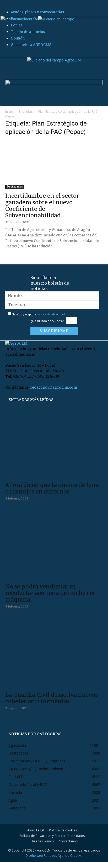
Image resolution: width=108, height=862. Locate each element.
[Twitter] (17, 54)
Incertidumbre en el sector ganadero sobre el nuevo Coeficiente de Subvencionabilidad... (42, 205)
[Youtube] (20, 54)
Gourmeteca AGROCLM (31, 45)
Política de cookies (63, 830)
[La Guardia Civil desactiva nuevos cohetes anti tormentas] (54, 654)
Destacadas (15, 186)
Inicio (9, 111)
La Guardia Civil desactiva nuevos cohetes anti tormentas (51, 698)
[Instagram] (10, 54)
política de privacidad (51, 314)
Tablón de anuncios (28, 32)
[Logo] (19, 18)
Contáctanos (68, 841)
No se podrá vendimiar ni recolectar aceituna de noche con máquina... (51, 593)
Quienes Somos (42, 841)
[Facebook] (7, 54)
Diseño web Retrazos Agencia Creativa (54, 855)
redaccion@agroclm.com (53, 387)
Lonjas (17, 25)
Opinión (18, 38)
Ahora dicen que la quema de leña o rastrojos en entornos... (52, 488)
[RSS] (13, 54)
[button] (9, 9)
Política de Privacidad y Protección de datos (52, 835)
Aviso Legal (35, 830)
